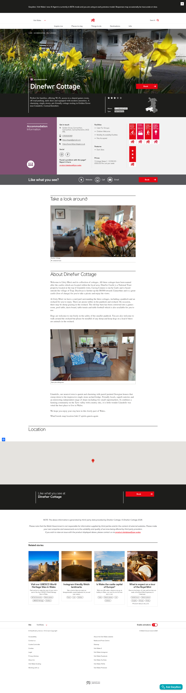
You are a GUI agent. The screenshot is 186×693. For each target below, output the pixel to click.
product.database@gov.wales (70, 165)
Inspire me (58, 26)
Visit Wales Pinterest (100, 668)
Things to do (96, 26)
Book (145, 86)
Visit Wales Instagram (101, 652)
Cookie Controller (34, 644)
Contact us (32, 640)
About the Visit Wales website (103, 637)
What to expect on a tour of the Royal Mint (142, 585)
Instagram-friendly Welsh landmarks (76, 585)
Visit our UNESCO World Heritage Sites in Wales (43, 585)
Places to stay (77, 26)
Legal (30, 652)
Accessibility (32, 637)
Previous (118, 255)
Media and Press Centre (101, 640)
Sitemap (96, 644)
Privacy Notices (33, 656)
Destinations (115, 26)
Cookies (31, 648)
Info (130, 26)
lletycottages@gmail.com (71, 140)
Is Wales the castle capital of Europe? (109, 585)
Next (128, 255)
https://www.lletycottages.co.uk (73, 144)
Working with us (33, 668)
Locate (3, 439)
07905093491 (67, 136)
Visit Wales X (98, 648)
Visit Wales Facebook (100, 656)
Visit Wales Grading (34, 664)
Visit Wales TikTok (99, 664)
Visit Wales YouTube (100, 660)
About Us (31, 660)
